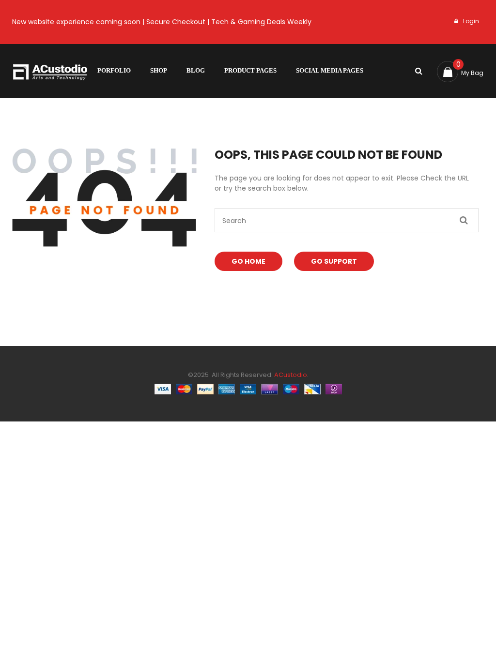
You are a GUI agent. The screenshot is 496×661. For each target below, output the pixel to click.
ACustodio (290, 374)
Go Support (334, 261)
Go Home (248, 261)
